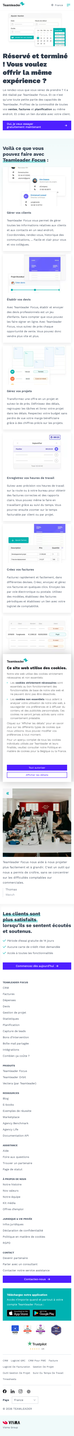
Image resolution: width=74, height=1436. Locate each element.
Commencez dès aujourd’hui (35, 966)
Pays (6, 1400)
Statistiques (11, 1018)
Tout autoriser (37, 767)
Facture (53, 1360)
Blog (6, 1098)
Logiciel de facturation (16, 1366)
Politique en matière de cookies (24, 1236)
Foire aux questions (16, 1157)
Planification (11, 1025)
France (59, 5)
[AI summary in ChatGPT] (29, 1391)
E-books (8, 1104)
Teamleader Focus (15, 1071)
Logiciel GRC (18, 1360)
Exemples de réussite (17, 1110)
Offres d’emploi (13, 1209)
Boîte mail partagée (16, 1043)
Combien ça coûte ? (16, 1055)
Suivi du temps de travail (48, 1373)
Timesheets (9, 1379)
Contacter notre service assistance (26, 1270)
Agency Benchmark (15, 1123)
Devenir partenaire (15, 1258)
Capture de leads (14, 1031)
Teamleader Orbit (14, 1077)
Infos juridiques (13, 1224)
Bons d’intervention (16, 1037)
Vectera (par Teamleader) (19, 1083)
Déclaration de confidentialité (23, 1230)
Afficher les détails (37, 775)
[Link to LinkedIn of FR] (12, 1391)
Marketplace (11, 1117)
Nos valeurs (10, 1190)
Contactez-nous (35, 1279)
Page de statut (12, 1169)
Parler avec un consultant (20, 1264)
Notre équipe (11, 1196)
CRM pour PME (37, 1360)
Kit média (9, 1203)
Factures (8, 994)
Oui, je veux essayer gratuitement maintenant (24, 125)
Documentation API (16, 1135)
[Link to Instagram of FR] (20, 1391)
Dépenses (9, 1000)
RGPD (6, 1243)
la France (60, 751)
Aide (6, 1150)
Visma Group (10, 1427)
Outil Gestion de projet (16, 1373)
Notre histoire (12, 1184)
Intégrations (11, 1049)
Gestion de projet (14, 1012)
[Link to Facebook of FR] (5, 1391)
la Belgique (43, 751)
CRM (6, 987)
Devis (6, 1006)
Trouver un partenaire (17, 1163)
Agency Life (10, 1129)
